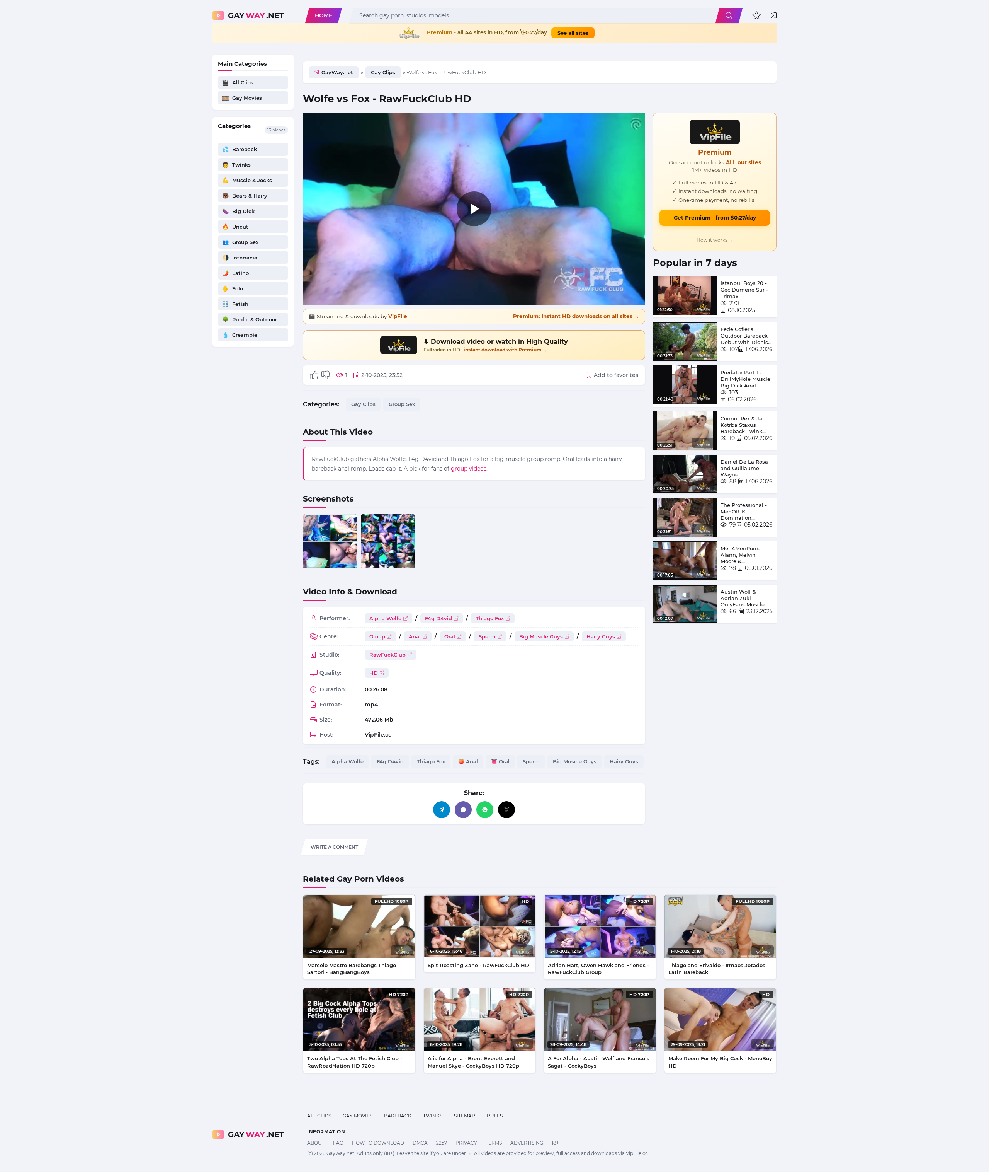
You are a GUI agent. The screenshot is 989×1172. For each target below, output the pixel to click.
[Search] (729, 15)
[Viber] (463, 809)
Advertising (526, 1143)
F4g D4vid (438, 618)
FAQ (338, 1143)
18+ (555, 1143)
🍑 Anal (468, 761)
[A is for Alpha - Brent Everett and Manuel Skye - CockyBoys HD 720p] (480, 1019)
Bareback (397, 1116)
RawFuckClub (387, 655)
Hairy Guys (600, 636)
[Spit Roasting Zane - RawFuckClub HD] (480, 926)
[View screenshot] (330, 541)
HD (373, 673)
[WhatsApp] (484, 809)
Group (377, 636)
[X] (506, 809)
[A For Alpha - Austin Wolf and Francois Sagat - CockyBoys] (600, 1019)
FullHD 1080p (392, 901)
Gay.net (256, 15)
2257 (441, 1143)
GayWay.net (337, 72)
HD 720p (639, 901)
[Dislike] (325, 375)
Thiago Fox (490, 618)
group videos (468, 468)
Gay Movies (357, 1116)
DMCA (420, 1143)
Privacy (466, 1143)
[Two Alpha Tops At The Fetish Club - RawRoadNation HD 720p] (359, 1019)
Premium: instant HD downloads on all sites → (576, 316)
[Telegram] (441, 809)
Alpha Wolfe (385, 618)
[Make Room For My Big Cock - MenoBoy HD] (720, 1019)
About (316, 1143)
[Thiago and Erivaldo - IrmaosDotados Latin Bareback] (720, 926)
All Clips (319, 1116)
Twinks (432, 1116)
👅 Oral (500, 761)
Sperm (487, 636)
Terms (494, 1143)
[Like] (314, 375)
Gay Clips (383, 72)
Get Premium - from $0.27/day (715, 218)
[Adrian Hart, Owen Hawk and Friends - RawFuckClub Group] (600, 926)
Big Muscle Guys (541, 636)
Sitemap (464, 1116)
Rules (495, 1116)
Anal (415, 636)
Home (323, 15)
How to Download (378, 1143)
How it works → (715, 240)
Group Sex (402, 404)
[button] (756, 15)
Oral (449, 636)
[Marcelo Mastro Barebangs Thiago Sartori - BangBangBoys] (359, 926)
